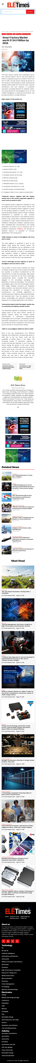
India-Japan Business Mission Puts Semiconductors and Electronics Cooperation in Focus (22, 497)
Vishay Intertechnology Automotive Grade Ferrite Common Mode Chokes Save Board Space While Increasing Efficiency (16, 727)
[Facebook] (3, 941)
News (7, 31)
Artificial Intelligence (6, 758)
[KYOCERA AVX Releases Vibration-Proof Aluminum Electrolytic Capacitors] (18, 843)
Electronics (14, 494)
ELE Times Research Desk (8, 595)
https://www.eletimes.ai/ (18, 388)
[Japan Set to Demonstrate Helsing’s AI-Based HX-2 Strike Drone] (6, 550)
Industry (4, 34)
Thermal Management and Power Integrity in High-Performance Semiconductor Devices (17, 625)
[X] (17, 941)
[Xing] (18, 407)
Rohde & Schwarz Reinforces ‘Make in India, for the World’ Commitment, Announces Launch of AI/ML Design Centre (17, 693)
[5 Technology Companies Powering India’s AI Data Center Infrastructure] (18, 778)
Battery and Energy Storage (18, 505)
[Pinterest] (12, 941)
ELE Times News (7, 47)
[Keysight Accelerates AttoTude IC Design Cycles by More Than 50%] (18, 745)
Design (3, 690)
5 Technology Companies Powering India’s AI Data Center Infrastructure (16, 793)
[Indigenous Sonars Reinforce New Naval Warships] (6, 528)
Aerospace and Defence (17, 516)
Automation (9, 34)
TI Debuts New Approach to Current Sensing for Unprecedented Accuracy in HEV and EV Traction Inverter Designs (23, 486)
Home (3, 31)
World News (18, 34)
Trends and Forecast (26, 34)
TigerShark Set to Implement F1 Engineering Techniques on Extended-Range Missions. (22, 539)
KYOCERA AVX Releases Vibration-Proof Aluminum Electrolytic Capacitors (15, 859)
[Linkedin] (8, 941)
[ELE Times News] (18, 378)
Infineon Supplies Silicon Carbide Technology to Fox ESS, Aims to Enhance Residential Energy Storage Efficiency (18, 892)
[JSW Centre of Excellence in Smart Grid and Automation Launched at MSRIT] (6, 507)
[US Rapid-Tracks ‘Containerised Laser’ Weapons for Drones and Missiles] (6, 518)
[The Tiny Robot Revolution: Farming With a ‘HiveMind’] (6, 476)
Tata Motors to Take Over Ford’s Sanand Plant (25, 367)
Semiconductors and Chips (7, 889)
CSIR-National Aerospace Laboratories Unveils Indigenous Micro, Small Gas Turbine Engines (17, 826)
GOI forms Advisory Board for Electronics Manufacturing (8, 367)
